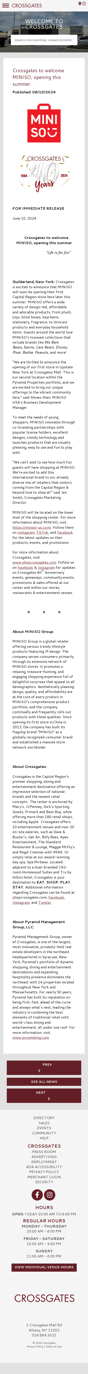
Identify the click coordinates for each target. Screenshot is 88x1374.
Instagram (26, 532)
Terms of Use (54, 1346)
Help (44, 1137)
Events (44, 1127)
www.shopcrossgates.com (34, 562)
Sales (44, 1122)
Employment (44, 1161)
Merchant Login (44, 1176)
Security (44, 1181)
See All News (44, 1081)
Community (44, 1133)
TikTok (42, 532)
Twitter (44, 902)
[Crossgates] (44, 1298)
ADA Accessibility (44, 1166)
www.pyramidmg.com (30, 1037)
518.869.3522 (44, 1335)
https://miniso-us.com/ (31, 527)
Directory (44, 1117)
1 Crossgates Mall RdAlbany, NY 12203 (44, 1327)
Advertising (44, 1156)
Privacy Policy (44, 1171)
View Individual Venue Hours (44, 1267)
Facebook (65, 532)
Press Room (44, 1151)
